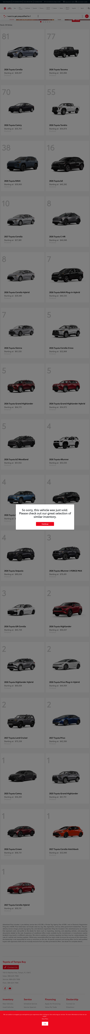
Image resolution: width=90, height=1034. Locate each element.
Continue (45, 524)
